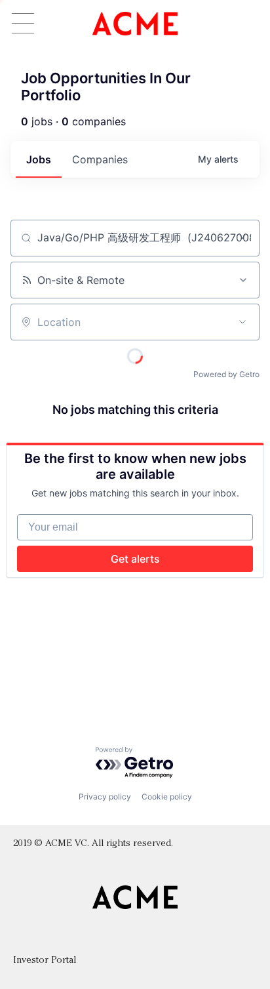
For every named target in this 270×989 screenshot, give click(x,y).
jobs (38, 159)
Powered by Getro (226, 374)
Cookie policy (167, 796)
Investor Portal (44, 960)
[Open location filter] (242, 322)
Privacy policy (105, 796)
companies (100, 159)
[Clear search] (242, 238)
